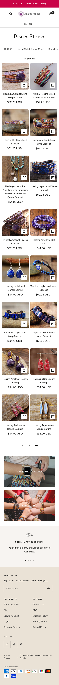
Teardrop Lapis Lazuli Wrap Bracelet (43, 288)
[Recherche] (10, 13)
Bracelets (53, 49)
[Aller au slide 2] (28, 560)
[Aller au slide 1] (25, 560)
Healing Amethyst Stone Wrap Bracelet (15, 96)
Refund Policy (39, 627)
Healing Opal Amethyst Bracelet (15, 142)
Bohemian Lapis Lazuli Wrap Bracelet (15, 334)
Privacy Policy (40, 621)
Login (6, 621)
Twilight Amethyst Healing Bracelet (15, 242)
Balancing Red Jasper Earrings (44, 381)
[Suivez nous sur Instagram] (13, 644)
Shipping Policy (40, 616)
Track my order (11, 604)
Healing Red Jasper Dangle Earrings (15, 427)
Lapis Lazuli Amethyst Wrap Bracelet (44, 334)
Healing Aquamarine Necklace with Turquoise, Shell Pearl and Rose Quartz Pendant (15, 191)
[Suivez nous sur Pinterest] (20, 644)
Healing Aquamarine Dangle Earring (44, 427)
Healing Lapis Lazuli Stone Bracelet (44, 188)
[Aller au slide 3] (30, 560)
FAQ (35, 610)
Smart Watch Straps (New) (31, 49)
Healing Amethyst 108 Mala (44, 242)
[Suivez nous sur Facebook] (7, 644)
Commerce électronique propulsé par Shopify (36, 657)
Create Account (11, 616)
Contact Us (38, 604)
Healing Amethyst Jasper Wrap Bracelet (43, 142)
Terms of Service (12, 627)
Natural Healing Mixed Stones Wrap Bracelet (44, 96)
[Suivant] (36, 445)
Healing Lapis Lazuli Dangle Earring (15, 288)
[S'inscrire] (48, 588)
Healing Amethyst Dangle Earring (15, 381)
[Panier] (50, 13)
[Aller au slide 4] (33, 560)
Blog (6, 610)
